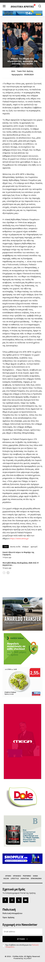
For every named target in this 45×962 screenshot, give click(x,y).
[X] (19, 900)
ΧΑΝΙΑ (23, 55)
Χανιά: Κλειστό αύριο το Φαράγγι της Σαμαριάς (18, 553)
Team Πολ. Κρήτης (25, 71)
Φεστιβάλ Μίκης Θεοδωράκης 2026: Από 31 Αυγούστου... (20, 564)
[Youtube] (25, 900)
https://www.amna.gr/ (19, 538)
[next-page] (8, 572)
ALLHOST (28, 958)
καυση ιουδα (15, 547)
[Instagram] (12, 900)
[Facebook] (5, 900)
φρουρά (34, 547)
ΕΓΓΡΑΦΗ (21, 939)
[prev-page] (4, 572)
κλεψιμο (25, 547)
